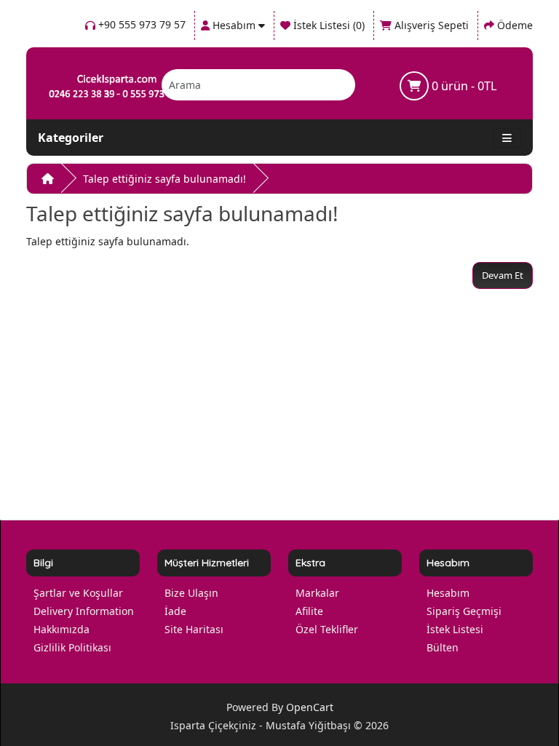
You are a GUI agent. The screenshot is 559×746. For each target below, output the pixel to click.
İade (175, 611)
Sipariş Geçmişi (464, 611)
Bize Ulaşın (191, 593)
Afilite (309, 611)
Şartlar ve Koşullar (78, 593)
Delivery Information (83, 611)
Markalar (317, 593)
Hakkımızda (61, 629)
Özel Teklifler (327, 629)
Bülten (443, 647)
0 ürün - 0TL (463, 86)
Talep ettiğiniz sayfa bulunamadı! (164, 179)
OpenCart (309, 707)
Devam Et (502, 275)
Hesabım (448, 593)
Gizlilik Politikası (72, 647)
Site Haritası (193, 629)
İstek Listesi (455, 629)
